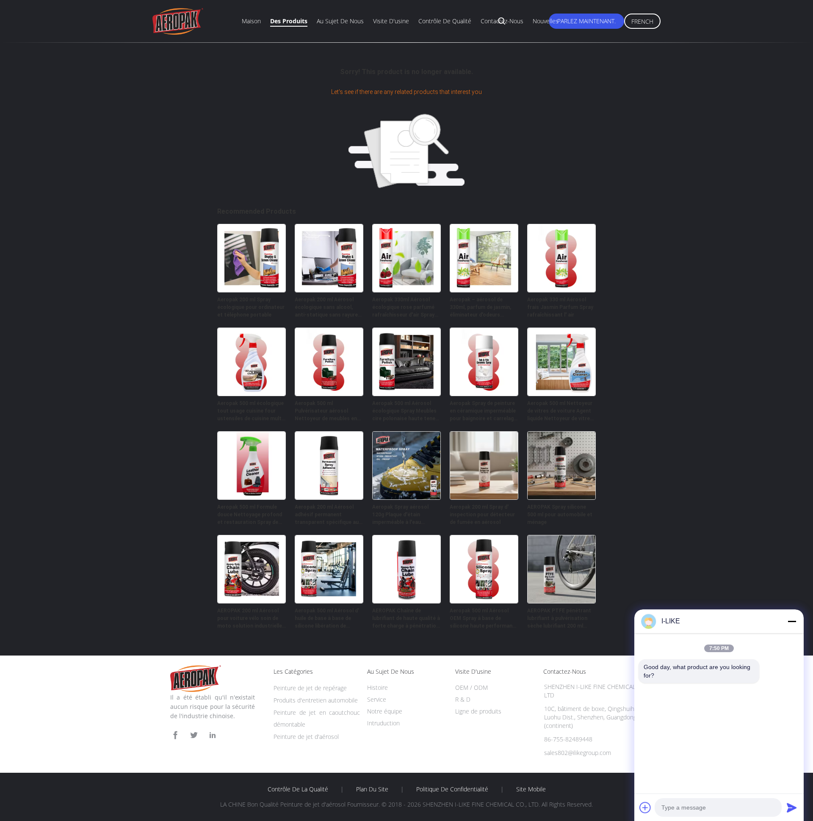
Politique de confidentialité (452, 789)
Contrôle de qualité (444, 21)
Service (376, 699)
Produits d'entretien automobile (316, 700)
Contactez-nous (502, 21)
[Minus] (792, 621)
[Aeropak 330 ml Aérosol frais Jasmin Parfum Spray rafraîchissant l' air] (561, 290)
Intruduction (383, 723)
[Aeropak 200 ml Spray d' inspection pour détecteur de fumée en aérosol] (484, 497)
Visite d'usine (391, 21)
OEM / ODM (471, 687)
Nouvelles (546, 21)
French (642, 21)
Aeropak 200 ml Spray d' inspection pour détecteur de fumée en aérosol (482, 514)
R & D (462, 699)
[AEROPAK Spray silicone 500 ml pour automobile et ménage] (561, 497)
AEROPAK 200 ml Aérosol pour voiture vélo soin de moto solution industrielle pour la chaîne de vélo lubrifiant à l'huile (249, 619)
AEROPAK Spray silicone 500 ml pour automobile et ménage (559, 514)
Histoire (377, 687)
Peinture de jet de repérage (310, 688)
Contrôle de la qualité (298, 789)
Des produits (288, 21)
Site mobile (531, 789)
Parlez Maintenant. (586, 21)
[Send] (792, 807)
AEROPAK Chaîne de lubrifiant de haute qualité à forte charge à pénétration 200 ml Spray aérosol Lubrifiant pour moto (406, 619)
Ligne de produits (478, 711)
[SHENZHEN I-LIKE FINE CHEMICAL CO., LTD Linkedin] (212, 735)
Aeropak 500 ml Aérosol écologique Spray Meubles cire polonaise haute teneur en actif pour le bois (406, 411)
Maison (251, 21)
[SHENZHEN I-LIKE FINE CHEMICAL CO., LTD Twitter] (194, 735)
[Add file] (645, 807)
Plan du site (372, 789)
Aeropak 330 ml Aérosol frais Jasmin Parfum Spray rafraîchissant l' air (560, 307)
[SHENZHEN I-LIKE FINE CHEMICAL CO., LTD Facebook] (175, 735)
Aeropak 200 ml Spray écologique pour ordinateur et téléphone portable (251, 307)
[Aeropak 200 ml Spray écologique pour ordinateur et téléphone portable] (251, 290)
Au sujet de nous (340, 21)
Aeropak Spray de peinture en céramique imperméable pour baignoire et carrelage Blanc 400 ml (483, 411)
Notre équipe (384, 711)
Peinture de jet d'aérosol (306, 737)
